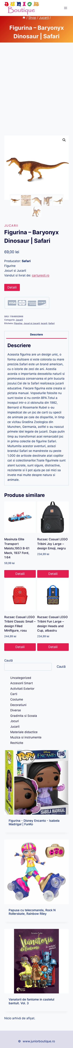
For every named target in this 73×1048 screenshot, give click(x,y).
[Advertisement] (36, 93)
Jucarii (11, 225)
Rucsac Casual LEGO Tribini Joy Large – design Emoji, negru (52, 543)
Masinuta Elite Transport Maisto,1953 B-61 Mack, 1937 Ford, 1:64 (16, 548)
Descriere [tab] (36, 334)
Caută (8, 660)
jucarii (44, 323)
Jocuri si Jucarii (32, 323)
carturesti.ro (40, 275)
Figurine (18, 323)
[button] (64, 140)
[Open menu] (65, 8)
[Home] (24, 17)
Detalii (12, 287)
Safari (51, 323)
